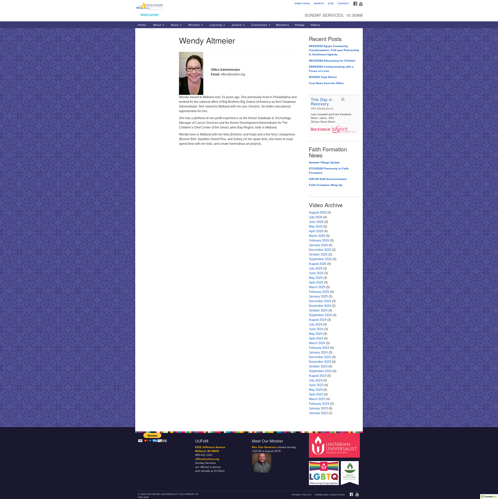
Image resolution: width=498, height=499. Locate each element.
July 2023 (315, 380)
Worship (194, 24)
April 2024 (316, 338)
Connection (259, 24)
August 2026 (317, 212)
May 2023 (316, 389)
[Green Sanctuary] (350, 471)
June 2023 (316, 385)
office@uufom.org (207, 459)
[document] (249, 227)
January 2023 (318, 408)
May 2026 (316, 226)
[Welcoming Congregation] (324, 471)
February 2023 (319, 403)
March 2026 (317, 235)
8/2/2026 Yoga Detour (323, 77)
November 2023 (320, 361)
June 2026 (316, 221)
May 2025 (316, 277)
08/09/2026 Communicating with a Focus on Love (331, 68)
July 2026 (315, 217)
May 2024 (316, 333)
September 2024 (320, 315)
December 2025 (320, 249)
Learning (216, 24)
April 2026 (316, 231)
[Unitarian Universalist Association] (335, 445)
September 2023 (320, 371)
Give (331, 3)
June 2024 (316, 329)
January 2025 (318, 296)
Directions (302, 3)
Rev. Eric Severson (264, 447)
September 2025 (320, 259)
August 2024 (317, 319)
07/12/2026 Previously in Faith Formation (329, 170)
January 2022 (318, 413)
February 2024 (319, 347)
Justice (237, 24)
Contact (343, 3)
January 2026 (318, 245)
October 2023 (318, 366)
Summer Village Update (324, 162)
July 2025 (315, 268)
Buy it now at (321, 129)
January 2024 (318, 352)
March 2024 (317, 343)
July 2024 (315, 324)
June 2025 (316, 273)
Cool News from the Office (326, 83)
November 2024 (320, 305)
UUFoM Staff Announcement (328, 179)
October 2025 (318, 254)
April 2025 (316, 282)
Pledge (300, 24)
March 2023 (317, 399)
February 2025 (319, 291)
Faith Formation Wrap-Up (325, 185)
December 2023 (320, 357)
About (157, 24)
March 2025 (317, 287)
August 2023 (317, 375)
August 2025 (317, 263)
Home (142, 24)
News (175, 24)
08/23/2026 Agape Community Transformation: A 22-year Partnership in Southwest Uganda (334, 50)
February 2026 (319, 240)
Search (319, 3)
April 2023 (316, 394)
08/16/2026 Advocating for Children (332, 60)
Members (282, 24)
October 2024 (318, 310)
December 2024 (320, 301)
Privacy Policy (302, 495)
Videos (315, 24)
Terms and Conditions (329, 495)
